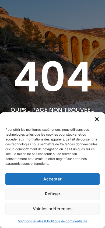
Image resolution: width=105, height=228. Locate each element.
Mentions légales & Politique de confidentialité (52, 221)
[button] (97, 119)
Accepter (52, 179)
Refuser (52, 193)
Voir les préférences (52, 208)
